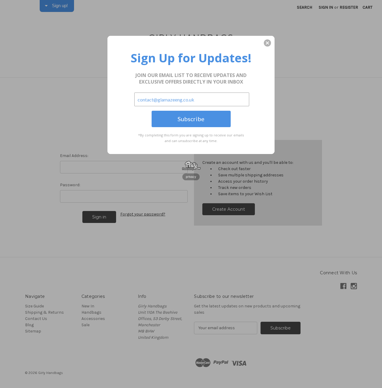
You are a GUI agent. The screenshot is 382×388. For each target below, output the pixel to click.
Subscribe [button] (191, 118)
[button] (267, 43)
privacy (191, 177)
